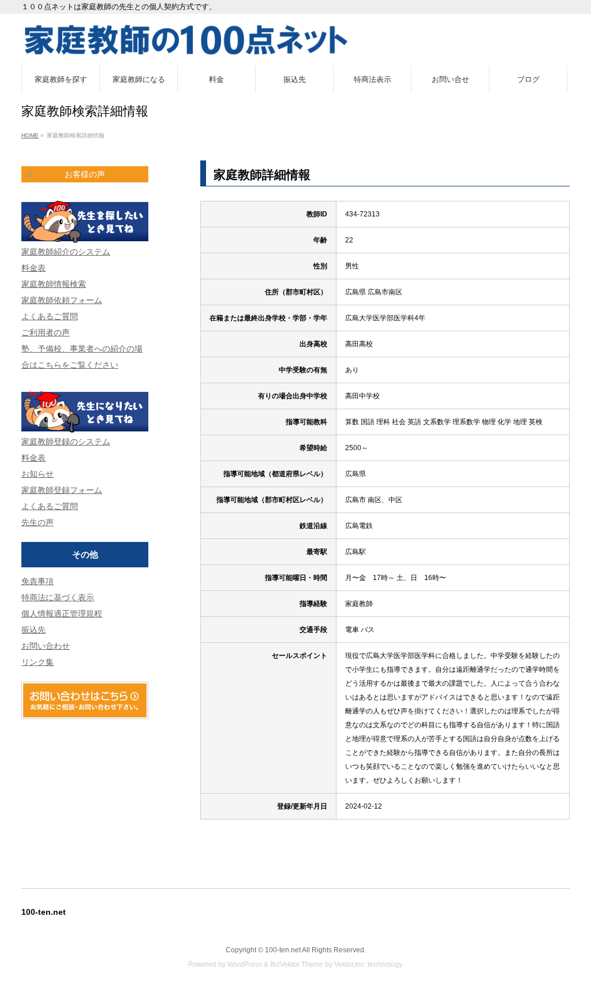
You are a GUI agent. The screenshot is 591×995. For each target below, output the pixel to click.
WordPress (244, 964)
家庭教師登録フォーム (61, 490)
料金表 (33, 267)
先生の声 (37, 522)
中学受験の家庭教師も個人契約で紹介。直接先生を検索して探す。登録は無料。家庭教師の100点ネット (295, 40)
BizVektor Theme (296, 964)
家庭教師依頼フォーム (61, 300)
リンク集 (37, 662)
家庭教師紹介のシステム (65, 251)
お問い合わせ (45, 645)
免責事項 (37, 581)
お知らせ (37, 473)
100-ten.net (283, 950)
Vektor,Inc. (350, 964)
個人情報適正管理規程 (61, 613)
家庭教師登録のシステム (65, 441)
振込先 (33, 629)
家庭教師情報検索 (53, 284)
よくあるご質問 (49, 316)
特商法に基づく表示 (57, 597)
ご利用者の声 (45, 332)
